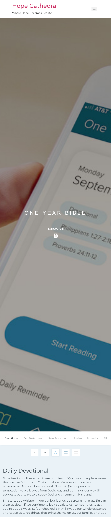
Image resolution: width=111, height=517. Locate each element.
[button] (55, 237)
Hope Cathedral (35, 5)
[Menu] (94, 9)
